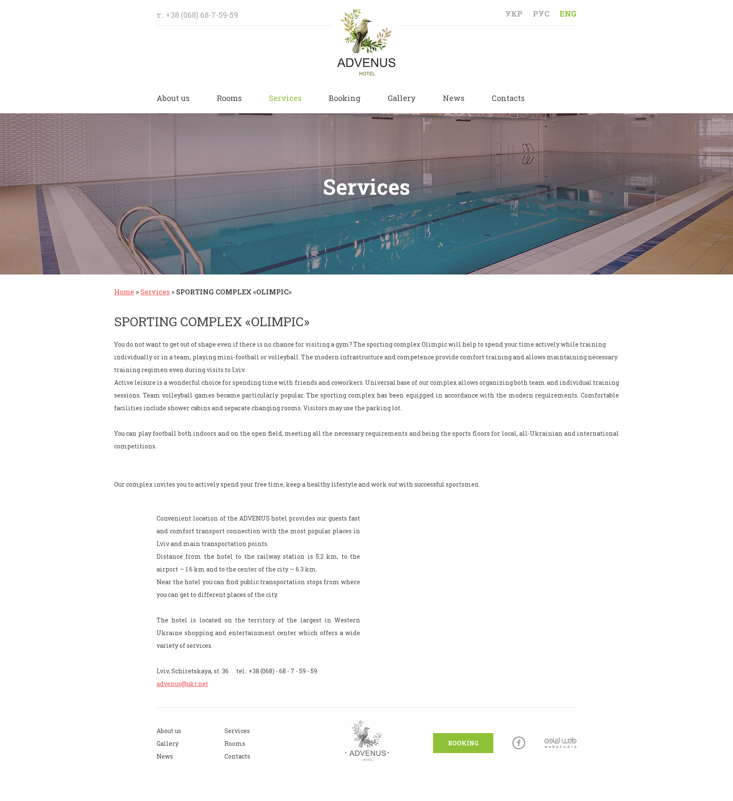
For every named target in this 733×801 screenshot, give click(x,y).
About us (173, 98)
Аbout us (169, 731)
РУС (541, 13)
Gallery (402, 98)
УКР (514, 13)
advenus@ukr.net (182, 684)
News (453, 98)
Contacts (508, 98)
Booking (345, 98)
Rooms (229, 98)
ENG (568, 13)
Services (285, 98)
